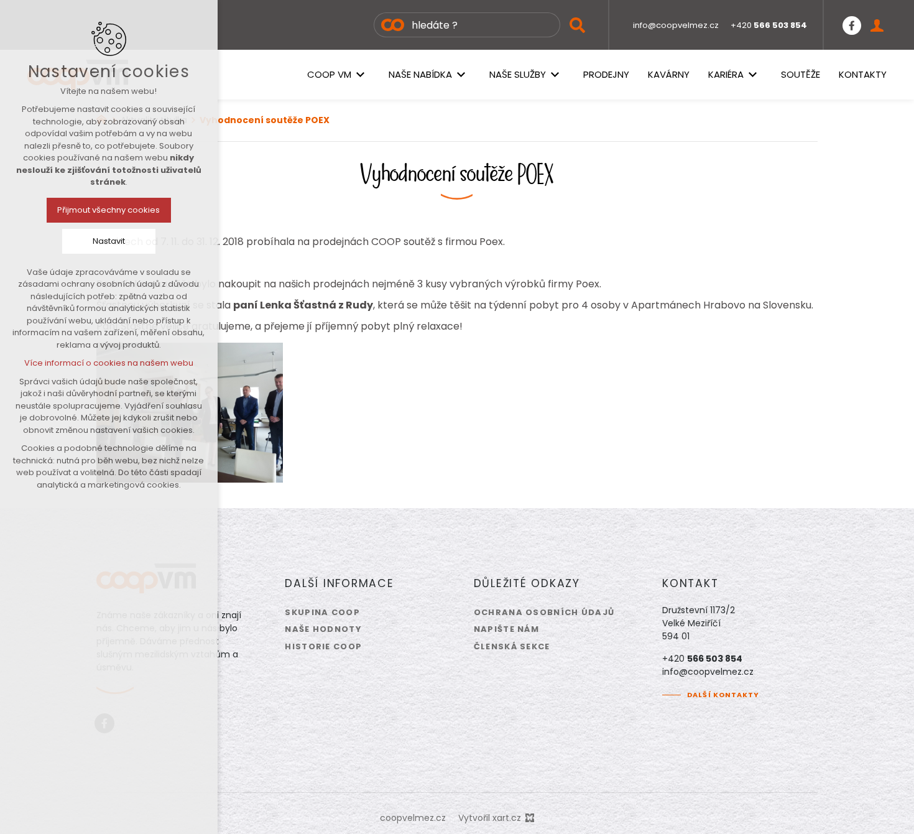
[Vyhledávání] (467, 24)
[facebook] (851, 25)
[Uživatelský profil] (877, 25)
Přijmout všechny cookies (109, 210)
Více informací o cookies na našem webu (108, 363)
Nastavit (109, 241)
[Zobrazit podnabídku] (360, 75)
